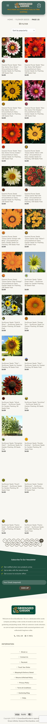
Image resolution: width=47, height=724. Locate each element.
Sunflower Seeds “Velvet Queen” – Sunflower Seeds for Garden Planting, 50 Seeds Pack (11, 405)
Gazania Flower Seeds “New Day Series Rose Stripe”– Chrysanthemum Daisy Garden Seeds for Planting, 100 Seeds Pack (11, 69)
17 (12, 544)
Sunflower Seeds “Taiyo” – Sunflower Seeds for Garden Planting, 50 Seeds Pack (35, 365)
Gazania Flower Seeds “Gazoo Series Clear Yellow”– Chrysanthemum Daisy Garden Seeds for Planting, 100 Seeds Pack (35, 241)
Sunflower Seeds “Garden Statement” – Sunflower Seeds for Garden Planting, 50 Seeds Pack (34, 487)
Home (10, 19)
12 (27, 540)
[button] (7, 5)
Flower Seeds (22, 19)
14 (37, 540)
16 (7, 544)
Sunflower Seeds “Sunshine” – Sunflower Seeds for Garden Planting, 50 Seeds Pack (35, 405)
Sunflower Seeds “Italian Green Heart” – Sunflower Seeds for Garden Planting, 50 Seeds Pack (34, 283)
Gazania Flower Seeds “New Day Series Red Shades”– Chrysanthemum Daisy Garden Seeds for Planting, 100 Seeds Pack (34, 69)
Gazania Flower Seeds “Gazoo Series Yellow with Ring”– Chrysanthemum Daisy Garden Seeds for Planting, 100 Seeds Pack (34, 155)
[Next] (40, 544)
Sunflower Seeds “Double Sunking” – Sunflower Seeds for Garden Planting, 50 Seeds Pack (35, 446)
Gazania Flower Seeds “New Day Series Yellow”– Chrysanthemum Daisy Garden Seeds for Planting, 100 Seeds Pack (11, 112)
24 (31, 544)
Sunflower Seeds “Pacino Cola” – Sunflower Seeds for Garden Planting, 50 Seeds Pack (12, 528)
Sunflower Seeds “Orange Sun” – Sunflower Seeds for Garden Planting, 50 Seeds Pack (34, 325)
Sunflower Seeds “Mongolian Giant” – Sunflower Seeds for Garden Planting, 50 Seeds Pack (12, 446)
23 (26, 544)
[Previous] (5, 541)
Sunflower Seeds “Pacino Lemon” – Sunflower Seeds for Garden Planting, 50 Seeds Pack (34, 528)
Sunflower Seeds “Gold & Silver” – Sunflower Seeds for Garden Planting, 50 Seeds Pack (12, 325)
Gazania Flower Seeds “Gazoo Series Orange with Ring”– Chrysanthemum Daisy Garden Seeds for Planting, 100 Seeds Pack (11, 241)
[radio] (3, 61)
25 (35, 544)
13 (32, 540)
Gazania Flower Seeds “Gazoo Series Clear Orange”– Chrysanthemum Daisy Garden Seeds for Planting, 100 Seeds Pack (12, 283)
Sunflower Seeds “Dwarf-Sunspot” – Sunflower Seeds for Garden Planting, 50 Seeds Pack (12, 487)
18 (17, 544)
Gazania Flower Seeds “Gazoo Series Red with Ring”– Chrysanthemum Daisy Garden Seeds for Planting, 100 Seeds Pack (34, 198)
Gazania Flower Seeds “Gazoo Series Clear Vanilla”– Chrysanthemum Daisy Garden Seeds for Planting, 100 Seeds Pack (12, 198)
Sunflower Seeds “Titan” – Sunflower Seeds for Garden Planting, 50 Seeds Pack (12, 365)
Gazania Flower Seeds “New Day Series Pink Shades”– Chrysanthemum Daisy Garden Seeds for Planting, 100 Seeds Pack (34, 112)
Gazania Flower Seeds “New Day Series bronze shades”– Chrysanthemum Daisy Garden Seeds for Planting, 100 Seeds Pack (11, 155)
